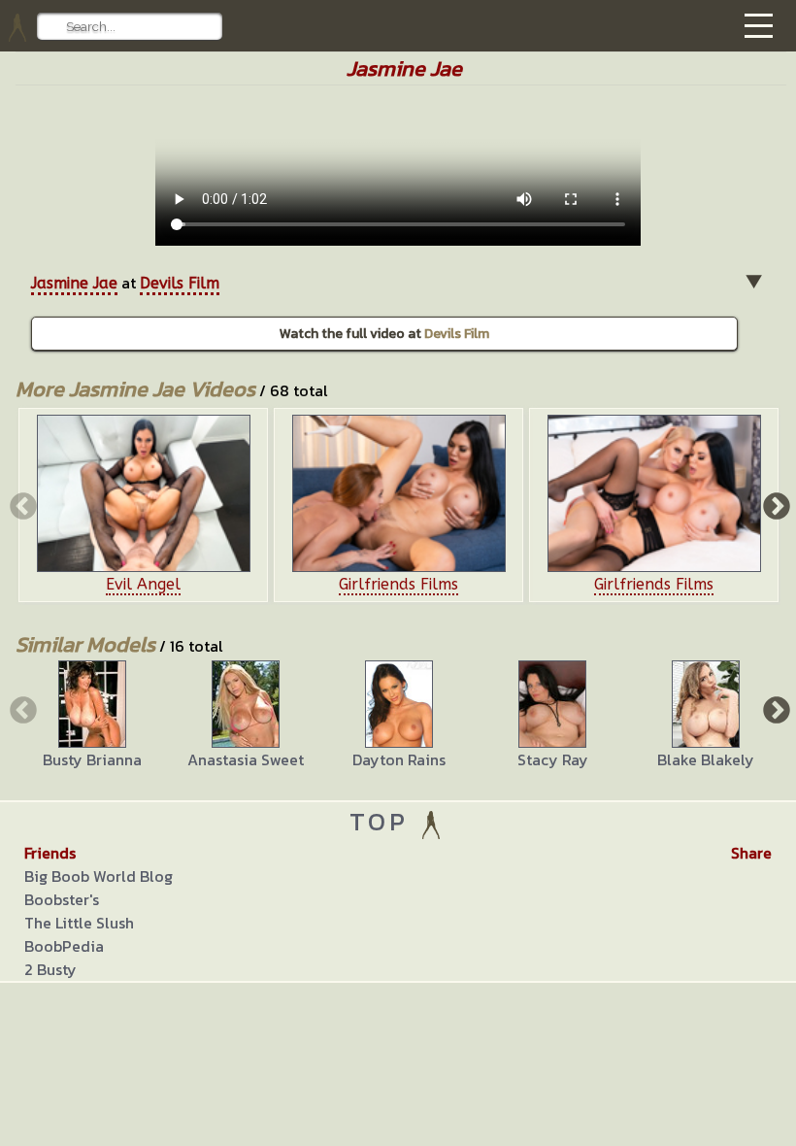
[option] (143, 505)
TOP (383, 821)
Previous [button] (21, 505)
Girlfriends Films (398, 584)
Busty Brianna (92, 759)
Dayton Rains (399, 759)
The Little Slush (79, 922)
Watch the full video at (384, 333)
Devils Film (179, 283)
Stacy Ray (552, 759)
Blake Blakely (705, 759)
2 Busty (50, 969)
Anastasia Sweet (245, 759)
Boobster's (61, 899)
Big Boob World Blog (98, 876)
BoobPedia (64, 946)
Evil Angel (143, 584)
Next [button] (774, 505)
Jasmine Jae (74, 283)
